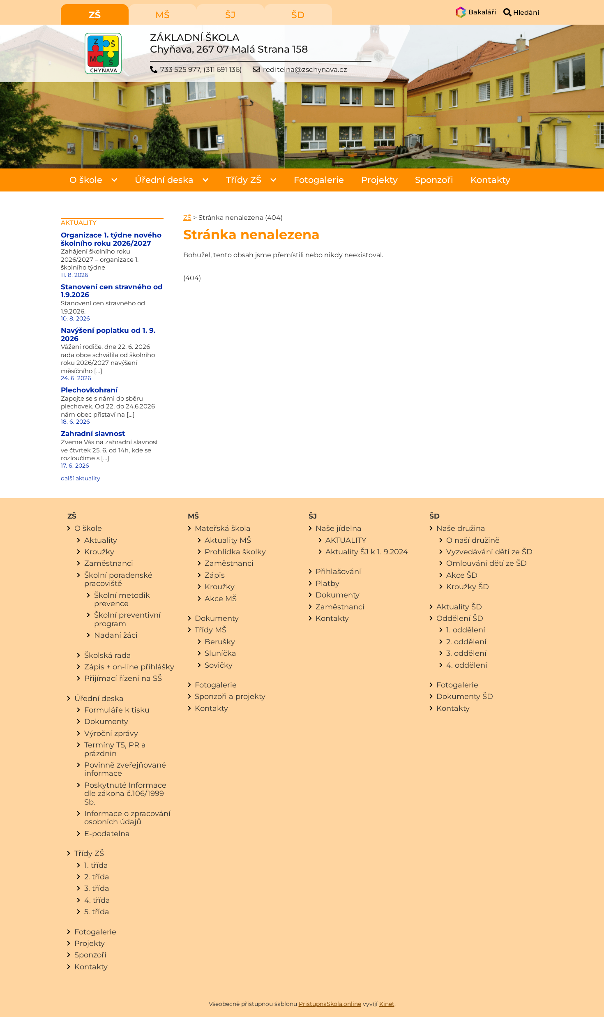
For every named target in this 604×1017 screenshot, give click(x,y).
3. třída (96, 888)
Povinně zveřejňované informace (125, 769)
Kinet (386, 1004)
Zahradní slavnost (93, 433)
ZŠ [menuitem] (95, 15)
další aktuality (80, 478)
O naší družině (473, 540)
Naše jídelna (339, 528)
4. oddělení (466, 665)
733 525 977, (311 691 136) (201, 70)
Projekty (379, 180)
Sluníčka (220, 653)
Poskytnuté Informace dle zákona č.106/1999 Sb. (125, 793)
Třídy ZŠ (243, 180)
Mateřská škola (223, 528)
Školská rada (107, 655)
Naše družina (460, 528)
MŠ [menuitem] (162, 15)
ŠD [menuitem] (297, 15)
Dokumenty (106, 721)
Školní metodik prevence (122, 599)
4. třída (97, 900)
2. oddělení (466, 641)
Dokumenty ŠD (464, 696)
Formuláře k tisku (117, 710)
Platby (327, 583)
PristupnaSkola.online (330, 1004)
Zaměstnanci (108, 563)
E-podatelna (107, 833)
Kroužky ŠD (467, 586)
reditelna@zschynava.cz (305, 70)
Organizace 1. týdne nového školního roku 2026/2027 (111, 239)
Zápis (215, 575)
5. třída (96, 911)
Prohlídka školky (235, 551)
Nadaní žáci (116, 635)
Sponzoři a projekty (230, 696)
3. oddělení (466, 653)
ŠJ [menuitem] (230, 15)
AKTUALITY (345, 540)
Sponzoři (434, 180)
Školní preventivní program (127, 619)
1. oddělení (465, 629)
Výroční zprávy (111, 733)
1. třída (96, 865)
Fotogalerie (319, 180)
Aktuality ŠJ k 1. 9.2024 (366, 551)
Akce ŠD (461, 575)
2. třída (96, 876)
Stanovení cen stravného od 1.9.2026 (112, 291)
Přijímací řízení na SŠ (123, 678)
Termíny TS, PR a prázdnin (115, 748)
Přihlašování (338, 571)
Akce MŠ (221, 598)
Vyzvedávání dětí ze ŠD (489, 551)
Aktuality (100, 540)
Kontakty (490, 180)
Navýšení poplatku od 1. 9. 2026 (108, 334)
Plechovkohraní (89, 390)
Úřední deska (164, 180)
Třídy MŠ (210, 629)
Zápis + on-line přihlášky (129, 666)
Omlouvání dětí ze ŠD (486, 563)
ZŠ (187, 217)
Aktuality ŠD (459, 606)
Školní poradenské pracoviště (118, 579)
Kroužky (99, 551)
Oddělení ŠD (459, 618)
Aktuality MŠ (228, 540)
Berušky (220, 641)
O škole (85, 180)
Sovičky (219, 665)
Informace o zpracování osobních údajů (127, 817)
